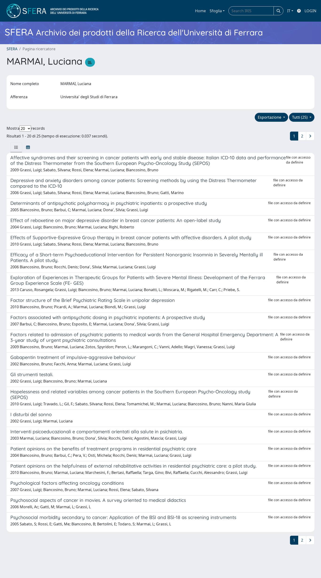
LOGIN (310, 10)
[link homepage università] (52, 11)
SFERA (12, 48)
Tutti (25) (300, 117)
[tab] (16, 147)
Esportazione (270, 117)
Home (200, 10)
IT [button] (288, 10)
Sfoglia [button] (216, 10)
